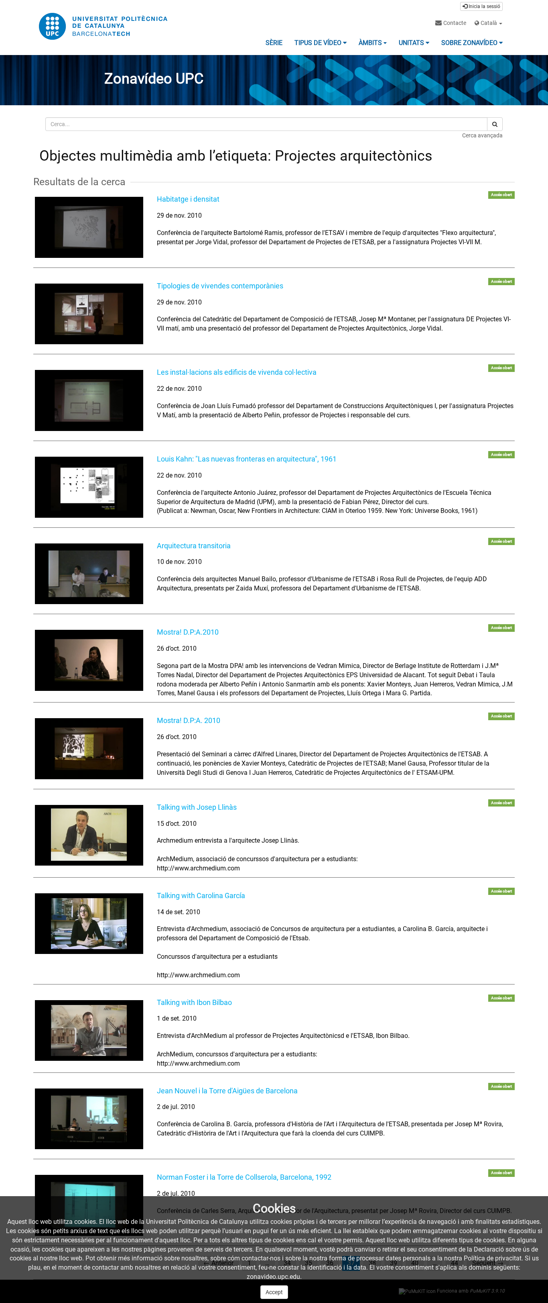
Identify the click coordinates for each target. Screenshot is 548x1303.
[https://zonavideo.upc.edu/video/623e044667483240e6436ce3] (89, 227)
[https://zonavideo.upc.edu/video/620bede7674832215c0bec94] (89, 923)
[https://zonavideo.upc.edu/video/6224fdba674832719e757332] (89, 1119)
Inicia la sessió (483, 6)
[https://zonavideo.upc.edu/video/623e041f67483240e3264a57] (89, 400)
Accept (274, 1292)
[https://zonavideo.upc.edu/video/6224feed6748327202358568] (89, 487)
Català (488, 23)
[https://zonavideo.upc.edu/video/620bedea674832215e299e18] (89, 1030)
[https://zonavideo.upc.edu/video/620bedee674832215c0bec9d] (89, 835)
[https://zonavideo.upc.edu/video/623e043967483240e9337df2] (89, 314)
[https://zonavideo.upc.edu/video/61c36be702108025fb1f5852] (89, 574)
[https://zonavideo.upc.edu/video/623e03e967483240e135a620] (89, 660)
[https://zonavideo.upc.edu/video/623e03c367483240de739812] (89, 748)
